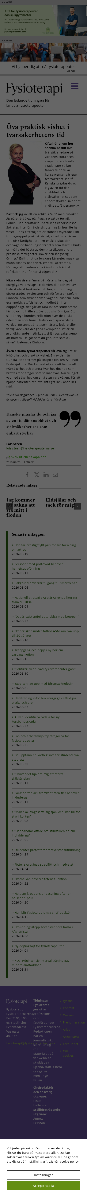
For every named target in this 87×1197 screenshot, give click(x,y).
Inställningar (43, 1175)
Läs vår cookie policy (64, 1161)
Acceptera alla (43, 1186)
